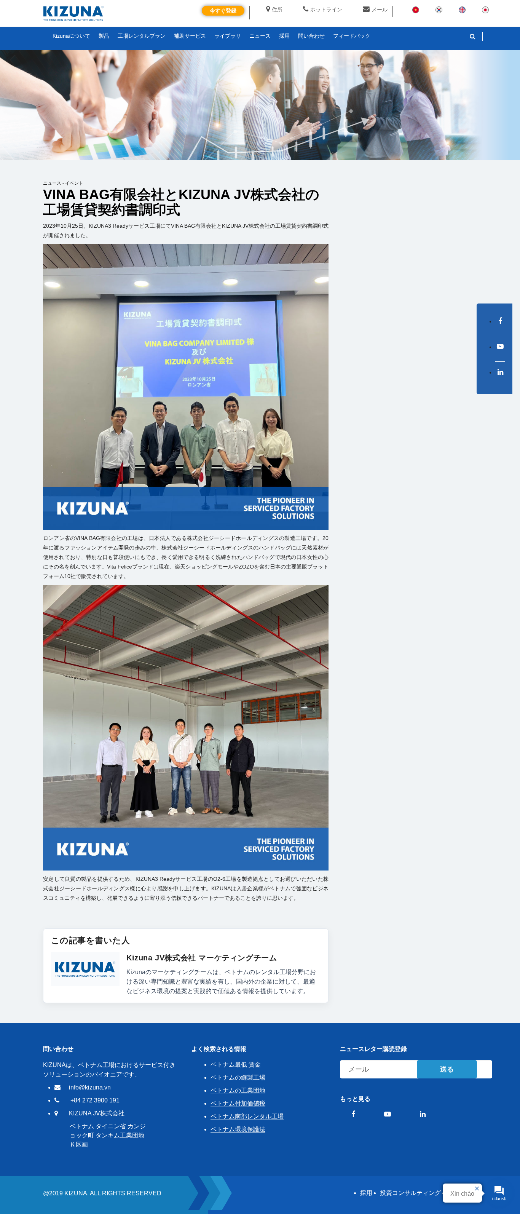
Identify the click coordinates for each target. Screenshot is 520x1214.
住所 (277, 9)
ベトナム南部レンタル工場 (247, 1116)
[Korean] (438, 9)
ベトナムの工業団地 (238, 1090)
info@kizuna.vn (90, 1087)
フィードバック (351, 36)
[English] (462, 9)
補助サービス (190, 36)
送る (447, 1069)
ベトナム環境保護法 (238, 1129)
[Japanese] (485, 9)
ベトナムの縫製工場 (238, 1077)
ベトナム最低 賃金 (236, 1064)
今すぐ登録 (223, 11)
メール (380, 9)
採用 (366, 1193)
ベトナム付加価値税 (238, 1103)
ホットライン (326, 9)
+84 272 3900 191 (95, 1100)
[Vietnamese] (415, 9)
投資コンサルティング (410, 1193)
